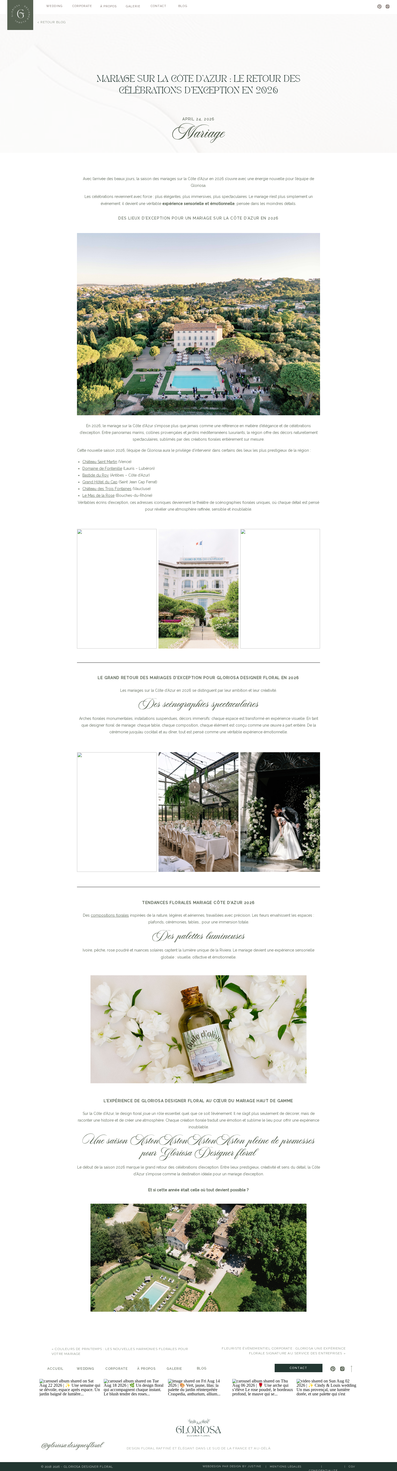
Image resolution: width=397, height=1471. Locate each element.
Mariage (198, 133)
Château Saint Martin (99, 462)
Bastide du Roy (95, 475)
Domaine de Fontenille (102, 468)
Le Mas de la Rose (98, 495)
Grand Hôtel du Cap (99, 482)
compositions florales (110, 915)
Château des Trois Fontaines (107, 489)
